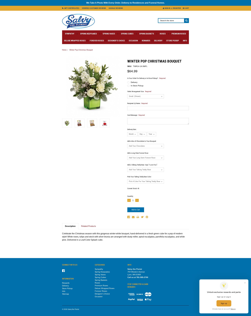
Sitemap (65, 294)
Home (64, 50)
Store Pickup (172, 40)
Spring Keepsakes (88, 34)
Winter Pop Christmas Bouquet (81, 50)
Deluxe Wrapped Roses (75, 40)
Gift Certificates (71, 8)
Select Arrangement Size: (139, 91)
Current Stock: (133, 188)
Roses (163, 34)
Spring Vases (109, 34)
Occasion (133, 40)
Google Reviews (116, 8)
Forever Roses (97, 40)
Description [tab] (70, 226)
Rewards (146, 40)
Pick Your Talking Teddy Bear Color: (139, 177)
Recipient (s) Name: (137, 103)
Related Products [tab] (88, 226)
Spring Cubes (127, 34)
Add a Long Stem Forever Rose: (138, 153)
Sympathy (69, 34)
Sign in (167, 8)
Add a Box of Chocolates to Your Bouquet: (141, 141)
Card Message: (136, 115)
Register (177, 8)
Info (185, 40)
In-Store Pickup (137, 86)
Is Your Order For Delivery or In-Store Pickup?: (146, 78)
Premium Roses (179, 34)
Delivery (158, 40)
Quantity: (130, 196)
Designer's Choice (116, 40)
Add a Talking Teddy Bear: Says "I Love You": (142, 165)
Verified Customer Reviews (94, 8)
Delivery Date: (131, 129)
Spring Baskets (146, 34)
